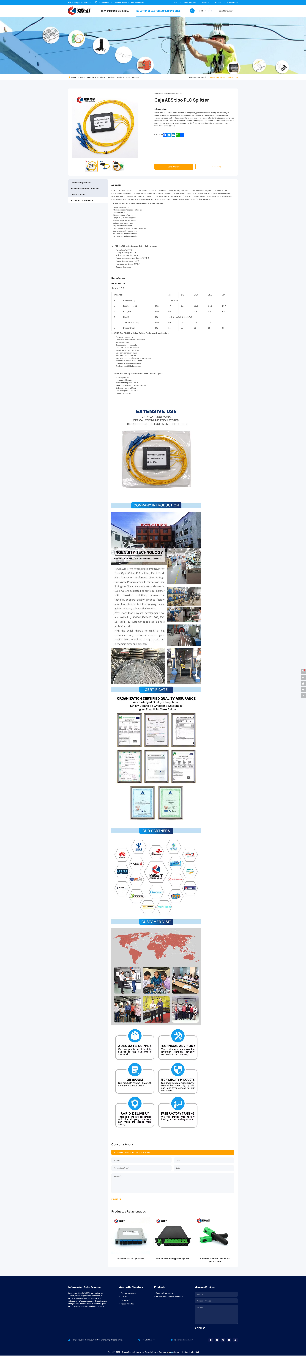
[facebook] (210, 1340)
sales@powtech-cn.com (81, 2)
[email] (303, 677)
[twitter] (223, 1340)
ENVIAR (114, 1199)
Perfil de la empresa (128, 1293)
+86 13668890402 (138, 2)
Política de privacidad (190, 1352)
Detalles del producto (81, 182)
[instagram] (217, 1340)
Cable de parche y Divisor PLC (128, 77)
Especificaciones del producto (85, 188)
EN (202, 11)
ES (209, 11)
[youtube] (235, 1340)
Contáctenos (232, 2)
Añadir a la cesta (214, 167)
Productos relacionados (82, 200)
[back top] (303, 695)
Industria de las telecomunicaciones (158, 10)
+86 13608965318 (122, 2)
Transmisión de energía (115, 10)
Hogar (73, 77)
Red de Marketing (127, 1304)
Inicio (175, 2)
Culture (124, 1296)
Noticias (218, 2)
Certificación (126, 1300)
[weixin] (303, 689)
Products (81, 77)
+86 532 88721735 (105, 2)
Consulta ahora (174, 167)
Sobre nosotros (190, 2)
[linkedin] (229, 1340)
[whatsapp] (303, 683)
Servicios (205, 2)
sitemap (176, 1352)
